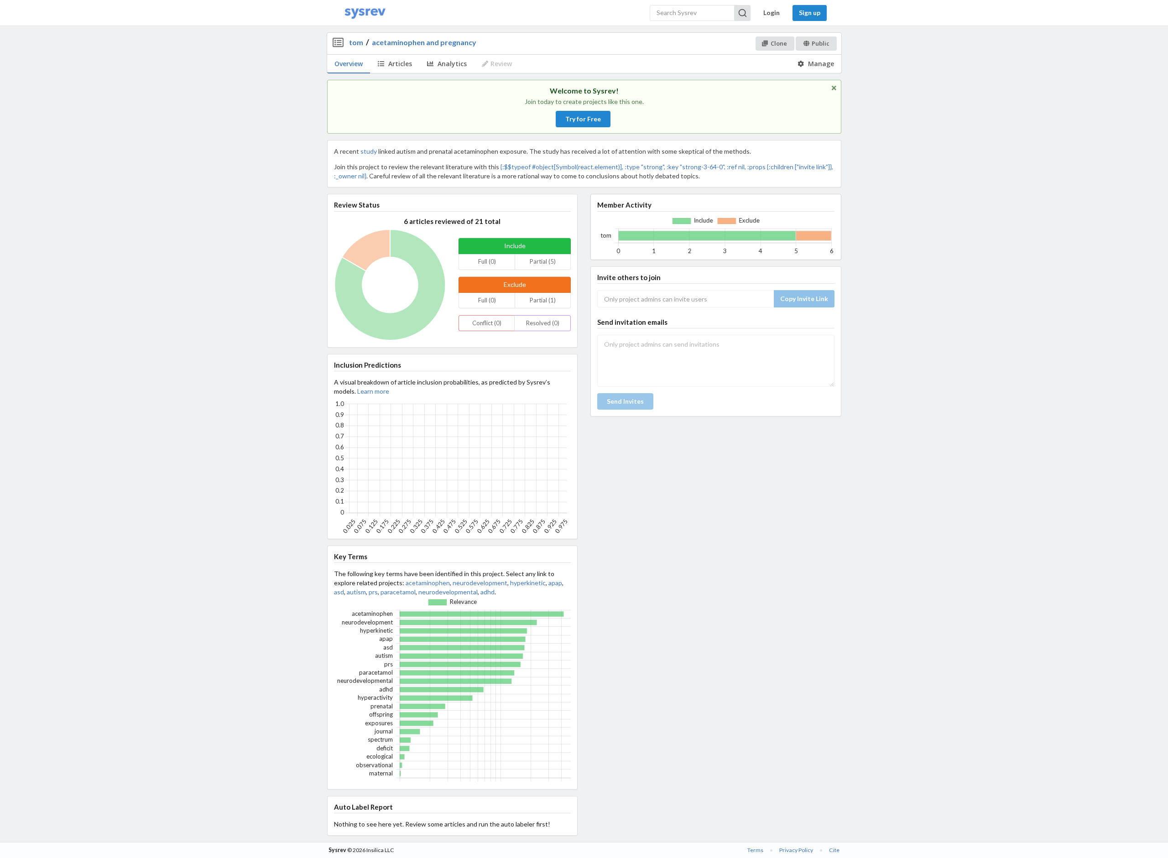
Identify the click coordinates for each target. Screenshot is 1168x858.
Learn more (373, 391)
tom (356, 42)
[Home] (365, 13)
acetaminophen (428, 583)
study (368, 151)
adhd (487, 592)
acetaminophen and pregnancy (424, 42)
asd (339, 592)
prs (373, 592)
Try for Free (583, 119)
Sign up (809, 12)
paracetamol (398, 592)
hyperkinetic (528, 583)
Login (771, 12)
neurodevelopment (480, 583)
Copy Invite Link (804, 298)
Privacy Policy (796, 850)
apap (555, 583)
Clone (779, 43)
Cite (834, 850)
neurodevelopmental (448, 592)
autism (356, 592)
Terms (755, 850)
